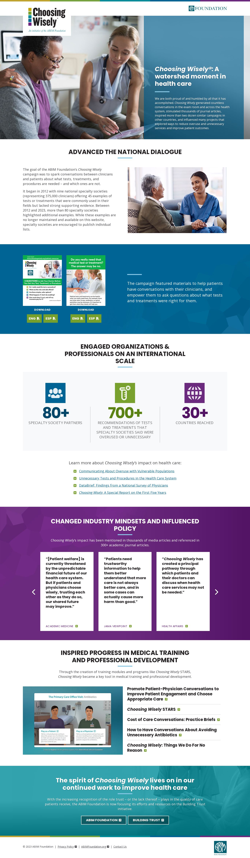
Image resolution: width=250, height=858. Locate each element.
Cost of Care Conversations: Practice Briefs (171, 719)
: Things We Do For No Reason (166, 747)
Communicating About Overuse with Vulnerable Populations (126, 471)
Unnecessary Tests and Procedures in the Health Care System (127, 478)
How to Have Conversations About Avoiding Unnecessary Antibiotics (172, 732)
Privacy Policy (66, 846)
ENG (32, 318)
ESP (49, 318)
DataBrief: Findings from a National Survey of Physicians (123, 485)
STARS (151, 709)
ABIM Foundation (102, 820)
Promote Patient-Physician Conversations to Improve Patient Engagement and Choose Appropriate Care (173, 694)
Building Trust (147, 820)
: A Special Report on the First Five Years (122, 492)
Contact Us (120, 846)
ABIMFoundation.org (93, 846)
